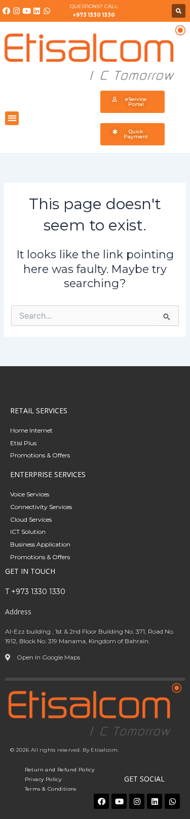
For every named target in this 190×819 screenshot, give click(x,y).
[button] (178, 11)
